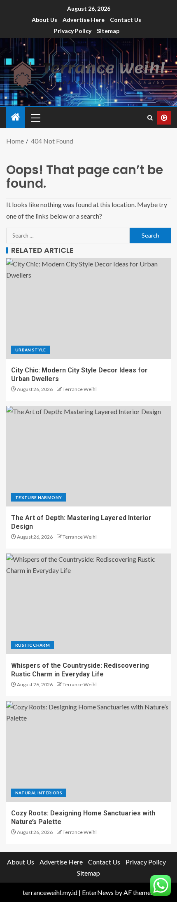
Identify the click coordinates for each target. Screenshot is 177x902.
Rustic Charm (32, 645)
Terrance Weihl (80, 389)
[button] (35, 117)
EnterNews (98, 892)
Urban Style (30, 349)
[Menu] (35, 117)
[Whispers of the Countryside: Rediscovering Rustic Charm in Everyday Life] (88, 603)
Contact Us (125, 19)
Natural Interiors (38, 792)
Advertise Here (84, 19)
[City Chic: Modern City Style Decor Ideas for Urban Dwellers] (88, 308)
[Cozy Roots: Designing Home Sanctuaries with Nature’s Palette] (88, 751)
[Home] (15, 117)
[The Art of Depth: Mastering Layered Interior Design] (88, 456)
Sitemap (108, 30)
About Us (44, 19)
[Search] (150, 118)
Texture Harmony (38, 497)
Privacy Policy (72, 30)
